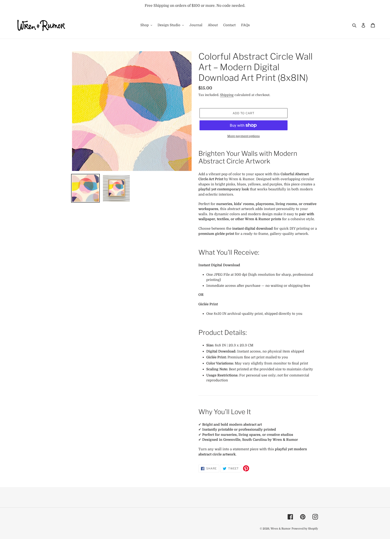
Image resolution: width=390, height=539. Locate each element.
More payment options (243, 136)
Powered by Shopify (305, 528)
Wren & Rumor (281, 528)
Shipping (227, 95)
